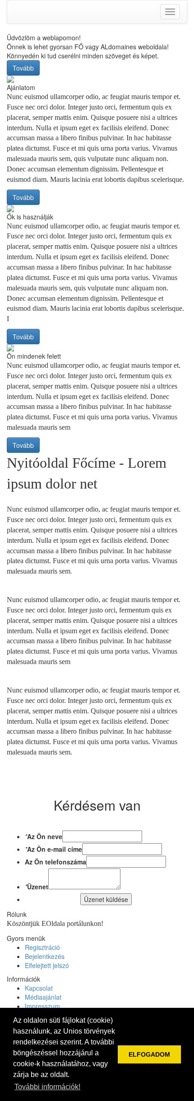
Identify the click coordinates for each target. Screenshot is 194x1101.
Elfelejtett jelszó (47, 965)
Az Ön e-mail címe (54, 849)
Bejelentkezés (45, 956)
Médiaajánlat (43, 996)
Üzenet (37, 886)
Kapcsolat (39, 987)
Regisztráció (42, 947)
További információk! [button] (47, 1087)
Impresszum (42, 1006)
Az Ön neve (44, 836)
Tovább (23, 67)
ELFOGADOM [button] (149, 1054)
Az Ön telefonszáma (55, 861)
